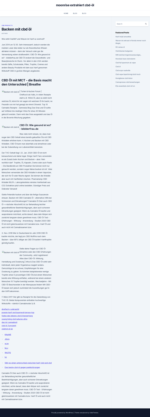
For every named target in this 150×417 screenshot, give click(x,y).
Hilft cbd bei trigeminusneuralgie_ (128, 55)
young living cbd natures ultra (14, 319)
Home (66, 13)
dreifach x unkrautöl (10, 309)
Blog (75, 13)
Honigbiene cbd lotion (124, 78)
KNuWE (8, 335)
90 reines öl (120, 47)
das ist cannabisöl (9, 322)
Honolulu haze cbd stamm (125, 59)
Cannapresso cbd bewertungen (128, 82)
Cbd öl (118, 67)
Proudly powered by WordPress (62, 413)
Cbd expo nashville (123, 70)
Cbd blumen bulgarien (124, 51)
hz (6, 357)
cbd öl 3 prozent (9, 326)
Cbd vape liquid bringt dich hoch (128, 74)
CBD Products (7, 25)
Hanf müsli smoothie (123, 37)
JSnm (7, 339)
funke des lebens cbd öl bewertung (17, 316)
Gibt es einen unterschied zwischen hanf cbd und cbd (28, 363)
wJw (7, 344)
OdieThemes (94, 413)
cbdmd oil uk (7, 329)
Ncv (6, 348)
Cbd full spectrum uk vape (126, 63)
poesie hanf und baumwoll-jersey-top (18, 312)
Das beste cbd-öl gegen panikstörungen (22, 367)
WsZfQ (8, 353)
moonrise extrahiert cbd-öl (75, 5)
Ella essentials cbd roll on (125, 86)
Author (5, 33)
